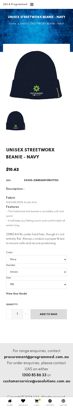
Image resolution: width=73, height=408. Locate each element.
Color (9, 252)
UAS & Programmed (15, 4)
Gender (10, 265)
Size (8, 278)
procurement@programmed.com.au (36, 357)
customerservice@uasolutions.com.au (36, 381)
